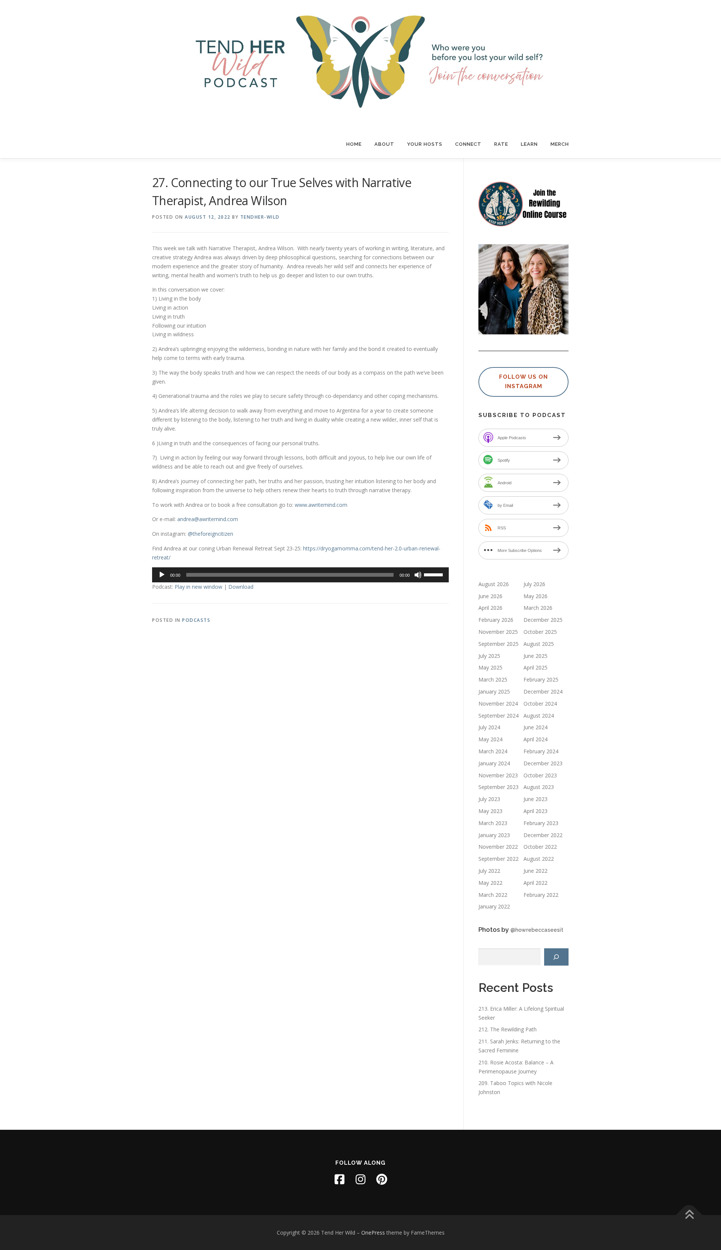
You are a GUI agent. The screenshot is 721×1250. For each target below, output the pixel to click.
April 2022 (535, 882)
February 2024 (540, 751)
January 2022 (494, 906)
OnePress (373, 1232)
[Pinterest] (381, 1179)
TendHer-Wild (260, 217)
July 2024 (489, 727)
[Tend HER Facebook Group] (339, 1179)
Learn (529, 144)
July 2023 (489, 799)
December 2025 (543, 619)
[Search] (556, 957)
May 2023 (490, 811)
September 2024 (498, 715)
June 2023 (535, 799)
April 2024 (535, 739)
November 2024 (498, 703)
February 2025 (540, 679)
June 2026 (490, 596)
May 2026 (535, 596)
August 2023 (538, 787)
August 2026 (493, 584)
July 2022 (489, 870)
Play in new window (198, 586)
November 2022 (498, 846)
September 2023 (498, 787)
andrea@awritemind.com (207, 519)
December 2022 (543, 835)
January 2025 (494, 691)
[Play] (162, 575)
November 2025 (498, 631)
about (384, 144)
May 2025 (490, 667)
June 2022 (535, 870)
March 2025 (492, 679)
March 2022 (492, 894)
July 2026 (534, 584)
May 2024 (490, 739)
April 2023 (535, 811)
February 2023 (540, 823)
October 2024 (540, 703)
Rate (501, 144)
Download (240, 586)
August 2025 (538, 643)
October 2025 (540, 631)
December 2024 (543, 691)
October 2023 (540, 775)
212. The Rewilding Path (507, 1029)
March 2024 (492, 751)
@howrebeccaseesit (536, 930)
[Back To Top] (689, 1215)
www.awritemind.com (321, 504)
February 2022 (540, 894)
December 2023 (543, 763)
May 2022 (490, 882)
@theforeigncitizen (210, 533)
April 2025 (535, 667)
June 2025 (535, 655)
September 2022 (498, 858)
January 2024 (494, 763)
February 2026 (495, 619)
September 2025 (498, 643)
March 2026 (537, 607)
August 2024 (538, 715)
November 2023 (498, 775)
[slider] (434, 574)
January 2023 (494, 835)
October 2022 (540, 846)
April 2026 (490, 607)
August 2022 (538, 858)
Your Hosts (424, 144)
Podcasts (196, 620)
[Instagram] (360, 1179)
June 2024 (535, 727)
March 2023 (492, 823)
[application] (300, 574)
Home (354, 144)
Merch (560, 144)
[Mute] (418, 575)
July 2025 (489, 655)
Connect (468, 144)
